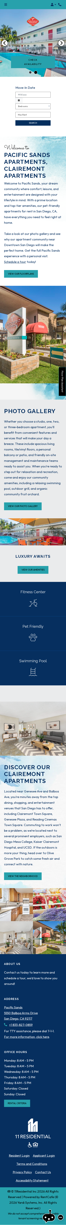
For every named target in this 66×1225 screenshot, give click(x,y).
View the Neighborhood (23, 876)
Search (33, 123)
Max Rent (22, 114)
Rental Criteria (19, 1103)
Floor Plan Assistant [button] (62, 383)
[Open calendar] (18, 100)
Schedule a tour (15, 262)
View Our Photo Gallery (23, 506)
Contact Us (43, 1172)
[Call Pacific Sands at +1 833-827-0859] (60, 4)
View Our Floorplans (21, 273)
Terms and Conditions (31, 1164)
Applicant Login (44, 1155)
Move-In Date (25, 88)
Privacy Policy (22, 1172)
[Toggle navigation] (6, 4)
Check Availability (33, 62)
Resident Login (19, 1155)
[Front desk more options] (60, 1217)
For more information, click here (26, 1037)
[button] (53, 4)
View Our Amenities (33, 569)
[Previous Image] (4, 43)
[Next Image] (61, 43)
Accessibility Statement (32, 1180)
